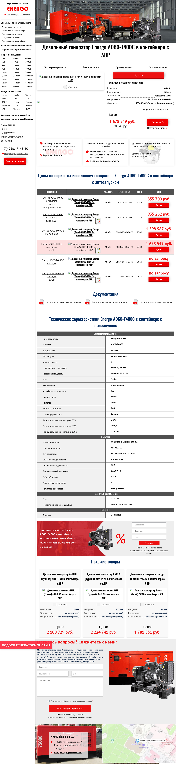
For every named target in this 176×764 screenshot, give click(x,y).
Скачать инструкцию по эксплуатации (110, 302)
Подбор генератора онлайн (26, 645)
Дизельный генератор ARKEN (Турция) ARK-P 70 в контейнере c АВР (60, 578)
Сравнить (72, 87)
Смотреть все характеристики (155, 109)
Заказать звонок (15, 161)
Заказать (156, 122)
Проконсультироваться (70, 708)
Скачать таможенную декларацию (156, 302)
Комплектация (91, 67)
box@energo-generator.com (18, 14)
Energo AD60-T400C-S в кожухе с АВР (53, 276)
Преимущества (124, 67)
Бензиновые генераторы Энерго (16, 45)
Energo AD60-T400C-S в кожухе (53, 262)
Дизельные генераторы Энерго (16, 22)
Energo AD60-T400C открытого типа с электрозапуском (52, 202)
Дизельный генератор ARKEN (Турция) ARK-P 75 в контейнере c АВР (103, 578)
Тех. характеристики (55, 67)
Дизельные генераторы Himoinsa (17, 118)
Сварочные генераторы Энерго (16, 49)
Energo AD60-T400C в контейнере (53, 232)
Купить (159, 205)
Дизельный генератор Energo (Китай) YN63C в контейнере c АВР (147, 578)
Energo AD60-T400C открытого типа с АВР (53, 217)
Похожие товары (157, 67)
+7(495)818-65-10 (15, 149)
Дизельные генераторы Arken (15, 114)
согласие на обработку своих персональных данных (149, 551)
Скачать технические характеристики (64, 302)
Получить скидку (156, 128)
